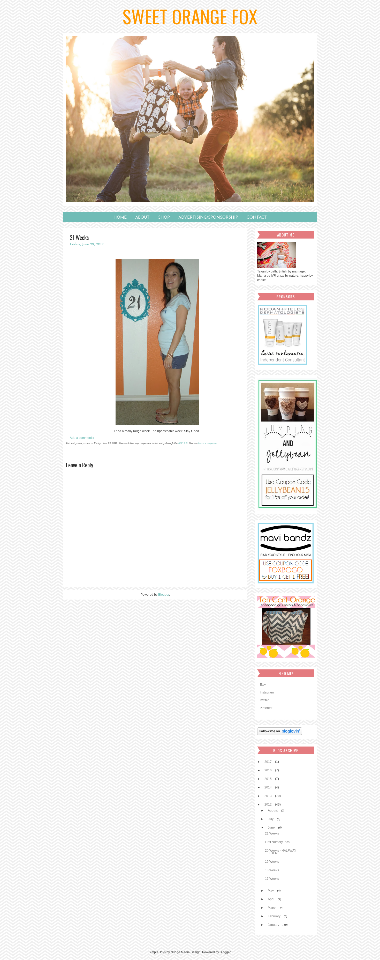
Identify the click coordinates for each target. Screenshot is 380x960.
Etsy (263, 684)
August (273, 810)
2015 (268, 779)
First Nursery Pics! (277, 842)
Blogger (163, 594)
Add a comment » (82, 438)
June (272, 827)
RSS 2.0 (182, 443)
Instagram (267, 692)
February (274, 916)
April (271, 899)
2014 (268, 787)
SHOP (164, 218)
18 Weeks (272, 870)
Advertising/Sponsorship (208, 218)
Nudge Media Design (186, 952)
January (274, 925)
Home (120, 218)
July (271, 819)
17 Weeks (272, 879)
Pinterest (266, 708)
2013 (268, 796)
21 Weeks (272, 833)
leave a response (207, 443)
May (271, 890)
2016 (268, 770)
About (142, 218)
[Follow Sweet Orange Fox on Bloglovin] (281, 734)
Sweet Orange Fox (190, 16)
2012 (268, 804)
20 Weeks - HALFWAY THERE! (280, 852)
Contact (257, 218)
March (272, 908)
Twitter (264, 700)
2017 (268, 762)
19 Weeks (272, 861)
